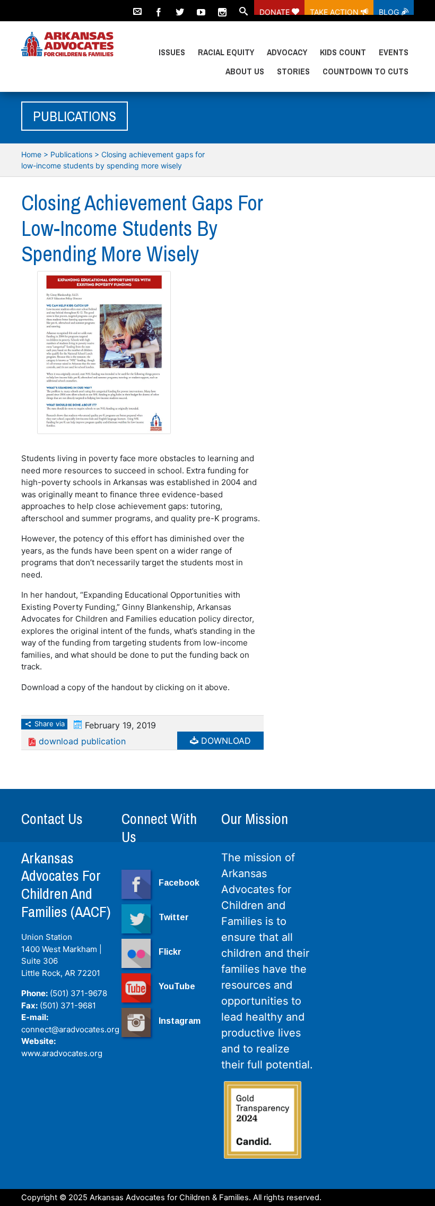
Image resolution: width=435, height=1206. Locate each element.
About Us (244, 71)
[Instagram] (222, 7)
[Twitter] (179, 7)
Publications (71, 154)
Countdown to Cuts (365, 71)
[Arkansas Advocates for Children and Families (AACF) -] (67, 44)
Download (224, 740)
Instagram (180, 1020)
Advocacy (287, 52)
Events (393, 52)
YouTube (177, 986)
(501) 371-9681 (68, 1005)
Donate (275, 11)
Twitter (174, 917)
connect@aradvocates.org (70, 1029)
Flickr (170, 951)
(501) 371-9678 (78, 993)
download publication (82, 741)
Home (31, 154)
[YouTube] (201, 7)
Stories (293, 71)
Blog (390, 11)
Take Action (335, 11)
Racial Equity (226, 52)
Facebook (179, 882)
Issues (172, 52)
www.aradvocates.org (61, 1053)
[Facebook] (158, 7)
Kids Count (343, 52)
